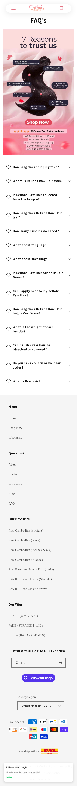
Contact (14, 474)
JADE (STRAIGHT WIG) (26, 625)
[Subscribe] (60, 663)
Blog (12, 493)
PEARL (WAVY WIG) (23, 616)
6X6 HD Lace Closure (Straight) (30, 579)
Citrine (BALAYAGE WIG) (27, 635)
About (13, 464)
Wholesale (15, 437)
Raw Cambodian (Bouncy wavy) (30, 550)
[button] (13, 8)
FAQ (12, 503)
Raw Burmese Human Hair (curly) (31, 569)
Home (12, 418)
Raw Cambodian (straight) (26, 530)
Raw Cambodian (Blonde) (26, 559)
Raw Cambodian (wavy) (24, 540)
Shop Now (15, 428)
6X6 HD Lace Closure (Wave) (29, 588)
